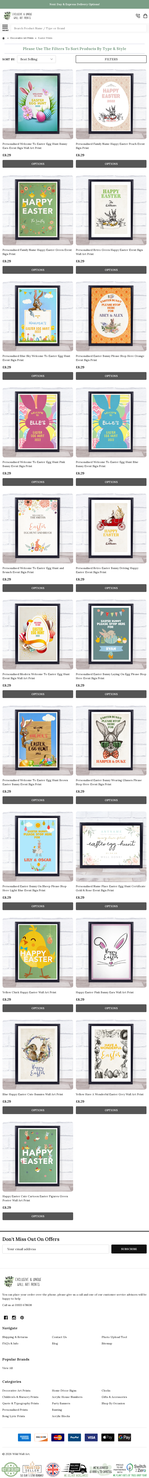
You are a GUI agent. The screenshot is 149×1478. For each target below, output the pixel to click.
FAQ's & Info (10, 1343)
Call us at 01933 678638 (17, 1305)
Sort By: (8, 59)
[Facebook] (5, 1317)
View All (7, 1368)
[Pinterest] (22, 1317)
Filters (111, 59)
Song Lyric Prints (13, 1416)
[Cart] (145, 16)
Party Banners (61, 1403)
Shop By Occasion (113, 1403)
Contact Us (59, 1337)
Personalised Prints (15, 1409)
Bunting (57, 1409)
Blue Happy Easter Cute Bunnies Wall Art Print (33, 1094)
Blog (55, 1343)
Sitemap (107, 1343)
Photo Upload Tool (114, 1337)
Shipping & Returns (15, 1337)
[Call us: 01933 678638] (138, 16)
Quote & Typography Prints (20, 1403)
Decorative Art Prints (16, 1390)
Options (37, 164)
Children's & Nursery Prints (20, 1397)
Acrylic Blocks (61, 1416)
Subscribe (129, 1249)
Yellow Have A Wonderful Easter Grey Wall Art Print (110, 1094)
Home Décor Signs (64, 1390)
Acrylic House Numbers (67, 1397)
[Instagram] (13, 1317)
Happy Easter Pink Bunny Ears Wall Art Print (105, 992)
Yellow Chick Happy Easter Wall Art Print (29, 992)
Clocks (106, 1390)
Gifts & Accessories (114, 1397)
